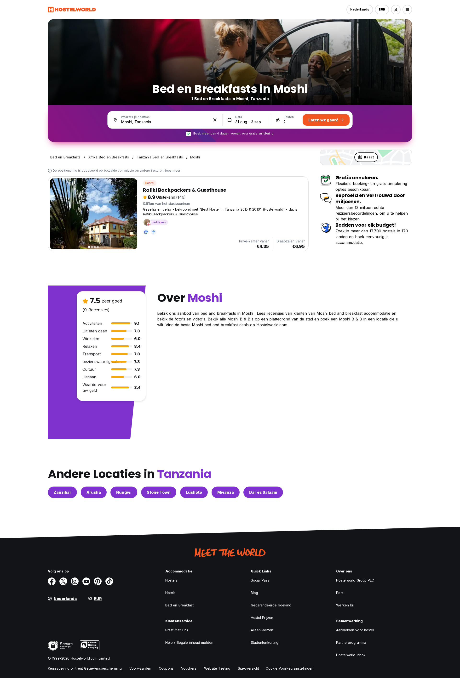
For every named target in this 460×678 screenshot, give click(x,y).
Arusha (93, 492)
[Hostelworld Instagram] (75, 581)
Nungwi (124, 492)
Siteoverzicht (248, 668)
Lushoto (194, 492)
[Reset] (215, 120)
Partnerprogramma (351, 642)
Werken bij (345, 605)
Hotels (170, 593)
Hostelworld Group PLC (355, 580)
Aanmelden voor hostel (355, 630)
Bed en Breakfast (179, 605)
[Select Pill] (396, 9)
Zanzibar (62, 492)
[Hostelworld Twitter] (63, 581)
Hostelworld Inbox (351, 655)
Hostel (150, 183)
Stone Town (159, 492)
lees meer (172, 170)
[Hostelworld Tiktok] (109, 581)
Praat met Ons (176, 630)
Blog (254, 593)
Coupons (166, 668)
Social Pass (260, 580)
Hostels (171, 580)
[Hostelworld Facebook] (52, 581)
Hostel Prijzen (262, 618)
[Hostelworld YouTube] (86, 581)
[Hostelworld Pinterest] (98, 581)
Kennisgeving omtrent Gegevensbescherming (85, 668)
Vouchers (188, 668)
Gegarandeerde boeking (271, 605)
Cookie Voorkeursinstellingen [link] (289, 668)
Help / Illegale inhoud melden (189, 642)
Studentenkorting (265, 642)
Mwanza (225, 492)
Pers (339, 593)
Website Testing (217, 668)
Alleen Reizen (262, 630)
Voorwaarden (140, 668)
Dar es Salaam (263, 492)
